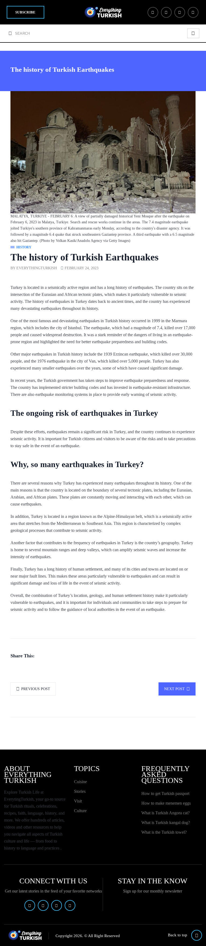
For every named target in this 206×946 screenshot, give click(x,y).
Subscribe (25, 12)
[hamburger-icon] (193, 33)
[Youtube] (193, 12)
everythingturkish (36, 268)
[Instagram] (179, 12)
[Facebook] (153, 12)
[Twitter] (166, 12)
